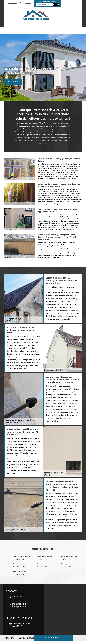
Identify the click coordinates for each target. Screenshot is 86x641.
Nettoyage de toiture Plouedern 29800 (44, 558)
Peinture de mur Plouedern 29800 (19, 565)
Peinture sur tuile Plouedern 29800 (43, 565)
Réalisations (13, 82)
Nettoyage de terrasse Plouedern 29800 (69, 558)
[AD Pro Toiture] (35, 15)
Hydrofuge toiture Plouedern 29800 (67, 565)
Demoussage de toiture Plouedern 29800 (21, 558)
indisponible (12, 3)
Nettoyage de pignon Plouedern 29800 (20, 573)
